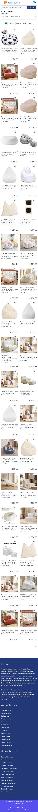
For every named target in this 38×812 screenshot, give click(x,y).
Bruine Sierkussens (7, 760)
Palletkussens (5, 736)
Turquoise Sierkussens (8, 783)
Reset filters (14, 16)
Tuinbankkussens (6, 742)
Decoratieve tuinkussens (9, 722)
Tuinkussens (5, 728)
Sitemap (27, 810)
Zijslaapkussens (6, 713)
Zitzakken (4, 731)
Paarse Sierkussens (7, 774)
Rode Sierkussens (7, 777)
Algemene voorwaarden (15, 810)
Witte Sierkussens (7, 786)
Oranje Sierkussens (7, 771)
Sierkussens (5, 716)
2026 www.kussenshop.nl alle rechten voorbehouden (20, 803)
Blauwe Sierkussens (8, 757)
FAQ (18, 808)
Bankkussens (5, 739)
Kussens (12, 808)
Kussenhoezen (6, 719)
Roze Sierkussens (7, 780)
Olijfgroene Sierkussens (9, 769)
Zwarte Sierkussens (7, 789)
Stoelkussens (5, 733)
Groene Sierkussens (7, 766)
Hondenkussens (6, 745)
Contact (24, 808)
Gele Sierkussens (7, 763)
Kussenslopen (5, 725)
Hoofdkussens (6, 710)
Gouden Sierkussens (8, 792)
